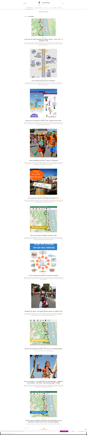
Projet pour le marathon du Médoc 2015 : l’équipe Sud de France (43, 120)
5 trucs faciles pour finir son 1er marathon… (43, 80)
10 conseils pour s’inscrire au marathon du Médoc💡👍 (43, 198)
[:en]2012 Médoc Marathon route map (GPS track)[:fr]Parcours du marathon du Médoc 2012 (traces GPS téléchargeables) (43, 421)
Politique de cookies (3, 433)
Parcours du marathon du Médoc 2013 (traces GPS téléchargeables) (43, 348)
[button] (85, 429)
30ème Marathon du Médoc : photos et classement (43, 160)
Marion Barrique (46, 2)
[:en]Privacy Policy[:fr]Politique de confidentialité (9, 433)
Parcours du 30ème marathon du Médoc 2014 (44, 235)
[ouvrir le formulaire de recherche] (62, 3)
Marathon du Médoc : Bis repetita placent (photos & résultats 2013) (43, 311)
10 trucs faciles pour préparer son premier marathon (43, 275)
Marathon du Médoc (43, 196)
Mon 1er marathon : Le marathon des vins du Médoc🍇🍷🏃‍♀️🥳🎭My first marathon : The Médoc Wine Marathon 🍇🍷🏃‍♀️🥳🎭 (43, 382)
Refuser (73, 431)
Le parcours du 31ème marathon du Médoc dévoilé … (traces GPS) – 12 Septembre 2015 (43, 40)
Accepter (64, 431)
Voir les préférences (82, 431)
